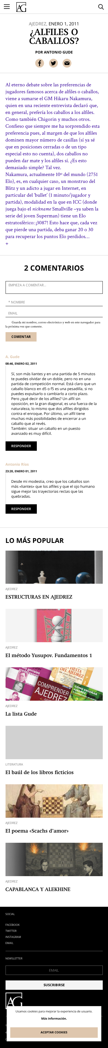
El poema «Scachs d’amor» (37, 831)
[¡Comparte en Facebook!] (39, 63)
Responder (21, 446)
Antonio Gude (58, 52)
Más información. (54, 1019)
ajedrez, (38, 24)
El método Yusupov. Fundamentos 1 (49, 656)
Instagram (13, 937)
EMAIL (10, 943)
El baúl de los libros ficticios (40, 772)
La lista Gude (21, 714)
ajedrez (12, 589)
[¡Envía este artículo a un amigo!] (67, 63)
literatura (14, 764)
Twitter (11, 931)
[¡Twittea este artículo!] (53, 63)
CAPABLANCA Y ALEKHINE (38, 889)
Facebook (13, 925)
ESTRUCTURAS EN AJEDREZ (39, 597)
